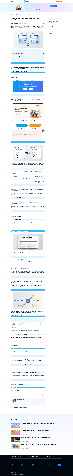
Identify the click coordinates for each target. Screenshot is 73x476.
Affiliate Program (34, 465)
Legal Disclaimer (19, 472)
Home (12, 14)
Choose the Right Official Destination (17, 53)
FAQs (13, 58)
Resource (22, 463)
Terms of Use (26, 472)
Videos (22, 464)
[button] (59, 1)
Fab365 (12, 464)
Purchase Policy (35, 472)
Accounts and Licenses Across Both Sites (18, 56)
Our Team (33, 463)
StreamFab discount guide (29, 206)
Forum (22, 465)
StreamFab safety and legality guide (38, 271)
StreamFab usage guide (24, 193)
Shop (12, 463)
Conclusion (14, 59)
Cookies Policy (44, 472)
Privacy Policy (30, 472)
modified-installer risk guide (30, 267)
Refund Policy (39, 472)
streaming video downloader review (28, 228)
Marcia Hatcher (16, 23)
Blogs (14, 14)
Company (33, 464)
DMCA (23, 472)
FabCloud (12, 465)
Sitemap (48, 472)
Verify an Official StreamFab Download (18, 55)
